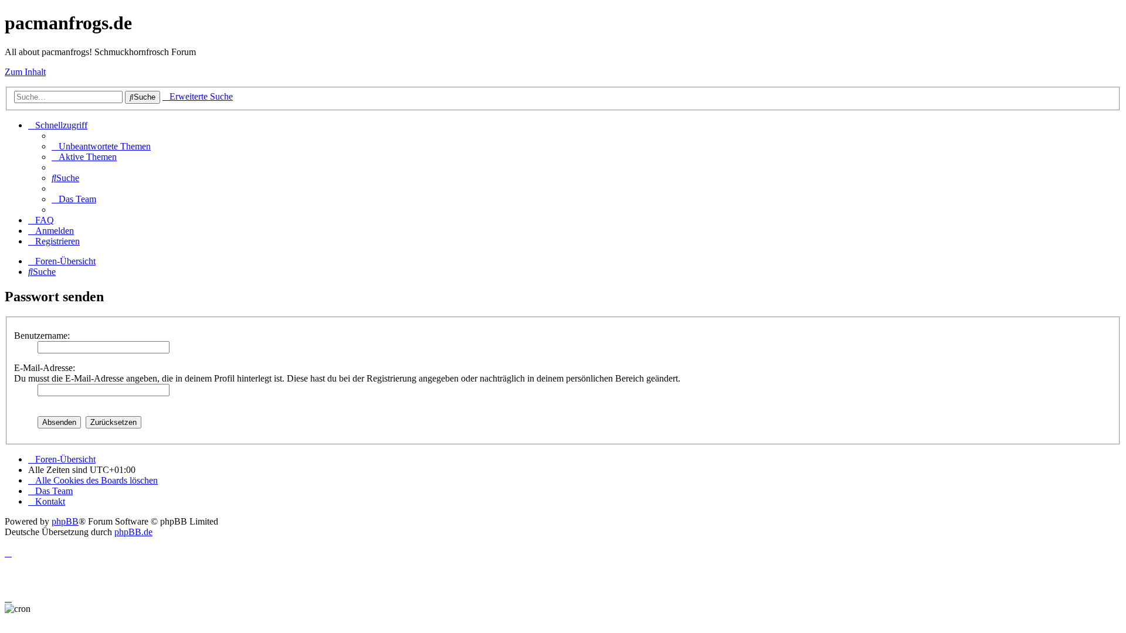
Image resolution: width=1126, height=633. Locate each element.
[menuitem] (101, 146)
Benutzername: (42, 336)
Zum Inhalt (25, 72)
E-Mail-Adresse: (44, 368)
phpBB (65, 521)
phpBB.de (133, 532)
